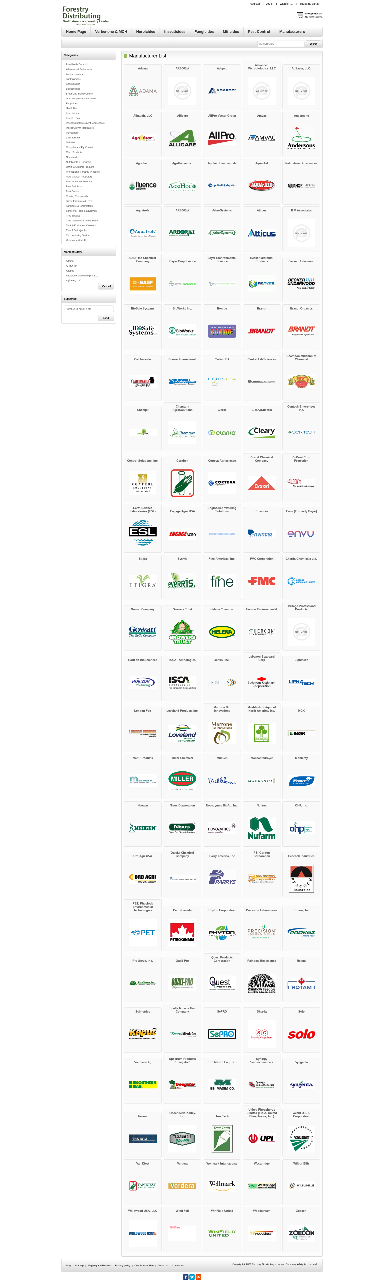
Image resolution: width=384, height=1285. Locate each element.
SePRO (222, 1011)
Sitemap (79, 1265)
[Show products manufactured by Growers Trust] (182, 631)
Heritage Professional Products (301, 607)
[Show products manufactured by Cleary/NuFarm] (261, 432)
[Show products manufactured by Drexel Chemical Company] (261, 483)
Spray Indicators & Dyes (79, 201)
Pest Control (72, 191)
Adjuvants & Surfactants (79, 69)
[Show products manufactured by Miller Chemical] (182, 780)
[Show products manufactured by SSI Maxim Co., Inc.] (222, 1084)
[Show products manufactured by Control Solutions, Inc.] (142, 483)
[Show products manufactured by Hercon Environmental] (261, 631)
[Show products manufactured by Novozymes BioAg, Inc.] (222, 828)
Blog (68, 1265)
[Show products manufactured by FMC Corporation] (261, 581)
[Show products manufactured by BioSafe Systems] (142, 331)
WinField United (222, 1210)
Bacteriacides (73, 79)
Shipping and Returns (99, 1265)
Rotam (301, 960)
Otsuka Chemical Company (182, 854)
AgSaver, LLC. (74, 280)
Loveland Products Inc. (182, 710)
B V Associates (301, 210)
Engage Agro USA (182, 511)
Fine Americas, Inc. (222, 558)
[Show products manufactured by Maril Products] (142, 780)
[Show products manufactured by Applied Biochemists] (222, 185)
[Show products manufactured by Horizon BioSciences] (142, 682)
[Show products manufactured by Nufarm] (261, 828)
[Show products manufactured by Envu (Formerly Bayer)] (301, 533)
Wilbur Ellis (301, 1163)
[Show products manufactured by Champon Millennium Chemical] (301, 381)
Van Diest (142, 1163)
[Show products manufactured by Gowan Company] (142, 631)
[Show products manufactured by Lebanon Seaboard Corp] (261, 682)
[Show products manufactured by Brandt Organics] (301, 331)
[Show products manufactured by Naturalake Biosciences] (301, 185)
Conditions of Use (144, 1265)
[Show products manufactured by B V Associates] (301, 233)
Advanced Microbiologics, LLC (82, 275)
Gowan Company (142, 609)
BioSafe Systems (142, 308)
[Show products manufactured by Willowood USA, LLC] (142, 1233)
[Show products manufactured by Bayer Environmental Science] (222, 283)
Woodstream (261, 1210)
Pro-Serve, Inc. (142, 960)
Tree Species (73, 215)
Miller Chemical (182, 758)
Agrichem (142, 163)
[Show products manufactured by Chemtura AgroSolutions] (182, 432)
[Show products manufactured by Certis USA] (222, 381)
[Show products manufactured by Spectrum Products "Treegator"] (182, 1084)
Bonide (222, 308)
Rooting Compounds (77, 196)
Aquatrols (142, 210)
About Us (163, 1265)
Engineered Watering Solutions (222, 509)
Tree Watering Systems (79, 235)
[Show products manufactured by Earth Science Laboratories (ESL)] (142, 533)
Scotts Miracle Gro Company (182, 1010)
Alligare (182, 115)
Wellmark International (222, 1163)
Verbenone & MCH (76, 240)
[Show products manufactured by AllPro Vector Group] (222, 138)
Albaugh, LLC (142, 115)
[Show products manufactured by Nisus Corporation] (182, 828)
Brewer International (182, 359)
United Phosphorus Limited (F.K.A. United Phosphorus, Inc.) (262, 1113)
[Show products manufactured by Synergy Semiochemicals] (261, 1084)
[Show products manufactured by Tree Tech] (222, 1138)
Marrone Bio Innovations (222, 709)
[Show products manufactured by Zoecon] (301, 1233)
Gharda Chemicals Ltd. (301, 558)
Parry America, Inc (222, 856)
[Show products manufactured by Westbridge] (261, 1186)
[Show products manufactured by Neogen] (142, 828)
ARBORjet (71, 265)
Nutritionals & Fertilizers (79, 162)
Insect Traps (73, 118)
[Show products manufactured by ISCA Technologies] (182, 682)
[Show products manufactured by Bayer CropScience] (182, 283)
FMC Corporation (262, 558)
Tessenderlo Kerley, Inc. (182, 1114)
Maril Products (143, 758)
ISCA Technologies (182, 660)
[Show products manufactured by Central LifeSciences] (261, 381)
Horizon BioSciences (142, 660)
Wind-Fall (182, 1210)
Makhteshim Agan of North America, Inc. (262, 709)
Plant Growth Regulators (79, 176)
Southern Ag (142, 1062)
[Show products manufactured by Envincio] (261, 533)
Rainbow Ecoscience (261, 960)
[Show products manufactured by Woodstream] (261, 1233)
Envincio (262, 511)
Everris (182, 558)
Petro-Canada (182, 910)
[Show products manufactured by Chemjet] (142, 432)
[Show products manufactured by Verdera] (182, 1186)
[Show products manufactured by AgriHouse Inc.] (182, 185)
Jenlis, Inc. (222, 660)
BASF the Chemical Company (142, 259)
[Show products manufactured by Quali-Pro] (182, 983)
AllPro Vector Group (222, 115)
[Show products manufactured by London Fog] (142, 733)
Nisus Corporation (182, 805)
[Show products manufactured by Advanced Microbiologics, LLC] (261, 91)
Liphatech (301, 660)
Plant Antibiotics (74, 186)
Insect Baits (72, 132)
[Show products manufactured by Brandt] (261, 331)
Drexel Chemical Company (261, 459)
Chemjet (142, 410)
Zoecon (301, 1210)
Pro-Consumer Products (79, 181)
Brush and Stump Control (79, 93)
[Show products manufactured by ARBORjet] (182, 91)
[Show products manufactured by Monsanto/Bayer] (261, 780)
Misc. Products (74, 152)
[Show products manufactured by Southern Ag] (142, 1084)
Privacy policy (122, 1265)
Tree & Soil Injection (76, 230)
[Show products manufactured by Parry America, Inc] (222, 878)
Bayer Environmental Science (222, 259)
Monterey (301, 758)
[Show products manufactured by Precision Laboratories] (261, 932)
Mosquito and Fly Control (79, 147)
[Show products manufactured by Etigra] (142, 581)
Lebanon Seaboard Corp (262, 658)
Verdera (182, 1163)
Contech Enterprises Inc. (301, 408)
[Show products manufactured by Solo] (301, 1034)
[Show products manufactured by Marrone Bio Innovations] (222, 733)
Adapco (70, 270)
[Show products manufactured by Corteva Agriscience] (222, 483)
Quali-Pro (182, 960)
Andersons (301, 115)
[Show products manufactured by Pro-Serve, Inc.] (142, 983)
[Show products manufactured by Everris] (182, 581)
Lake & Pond (73, 137)
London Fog (142, 710)
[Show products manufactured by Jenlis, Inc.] (222, 682)
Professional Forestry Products (83, 171)
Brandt (261, 308)
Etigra (143, 558)
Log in (269, 3)
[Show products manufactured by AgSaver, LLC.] (301, 91)
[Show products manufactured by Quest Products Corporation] (222, 983)
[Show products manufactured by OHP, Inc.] (301, 828)
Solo (301, 1011)
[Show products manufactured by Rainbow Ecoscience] (261, 983)
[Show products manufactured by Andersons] (301, 138)
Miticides (70, 142)
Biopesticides (73, 88)
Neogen (143, 805)
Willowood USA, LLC (142, 1210)
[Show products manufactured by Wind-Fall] (182, 1233)
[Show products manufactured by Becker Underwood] (301, 283)
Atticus (261, 210)
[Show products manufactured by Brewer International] (182, 381)
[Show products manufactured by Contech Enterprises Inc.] (301, 432)
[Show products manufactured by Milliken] (222, 780)
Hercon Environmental (261, 609)
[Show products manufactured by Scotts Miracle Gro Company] (182, 1034)
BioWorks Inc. (182, 308)
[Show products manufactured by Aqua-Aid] (261, 185)
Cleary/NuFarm (262, 410)
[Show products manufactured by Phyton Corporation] (222, 932)
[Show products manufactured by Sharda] (261, 1034)
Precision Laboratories (261, 910)
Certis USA (222, 359)
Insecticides (72, 113)
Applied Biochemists (222, 163)
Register (255, 3)
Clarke (222, 410)
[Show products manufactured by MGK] (301, 733)
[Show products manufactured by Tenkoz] (142, 1138)
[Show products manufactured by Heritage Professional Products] (301, 631)
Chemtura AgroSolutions (182, 408)
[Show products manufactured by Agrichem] (142, 185)
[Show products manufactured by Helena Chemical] (222, 631)
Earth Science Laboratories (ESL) (143, 509)
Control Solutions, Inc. (142, 460)
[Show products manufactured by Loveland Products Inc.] (182, 733)
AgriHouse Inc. (182, 163)
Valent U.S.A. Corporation (301, 1114)
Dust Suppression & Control (81, 98)
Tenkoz (143, 1116)
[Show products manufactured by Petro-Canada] (182, 932)
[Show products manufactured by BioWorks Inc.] (182, 331)
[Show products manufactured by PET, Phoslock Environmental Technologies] (142, 932)
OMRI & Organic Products (80, 167)
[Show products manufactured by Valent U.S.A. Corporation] (301, 1138)
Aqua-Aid (261, 163)
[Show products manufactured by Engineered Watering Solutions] (222, 533)
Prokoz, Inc (301, 910)
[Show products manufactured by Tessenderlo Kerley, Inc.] (182, 1138)
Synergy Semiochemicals (261, 1060)
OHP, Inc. (301, 805)
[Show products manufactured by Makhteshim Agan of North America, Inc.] (261, 733)
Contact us (178, 1265)
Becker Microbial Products (261, 259)
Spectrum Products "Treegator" (182, 1060)
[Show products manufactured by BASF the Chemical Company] (142, 283)
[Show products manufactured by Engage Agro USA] (182, 533)
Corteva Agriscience (222, 460)
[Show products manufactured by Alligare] (182, 138)
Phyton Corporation (222, 910)
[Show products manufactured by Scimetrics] (142, 1034)
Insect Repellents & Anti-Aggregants (85, 123)
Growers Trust (182, 609)
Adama (70, 261)
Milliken (222, 758)
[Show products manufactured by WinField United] (222, 1233)
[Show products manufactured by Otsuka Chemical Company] (182, 878)
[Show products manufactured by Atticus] (261, 233)
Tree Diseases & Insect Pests (82, 220)
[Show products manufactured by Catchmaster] (142, 381)
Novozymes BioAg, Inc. (222, 805)
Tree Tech (222, 1116)
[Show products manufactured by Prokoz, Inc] (301, 932)
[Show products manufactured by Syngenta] (301, 1084)
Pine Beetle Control (76, 64)
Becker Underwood (301, 261)
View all (106, 286)
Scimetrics (142, 1011)
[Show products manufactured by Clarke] (222, 432)
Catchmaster (142, 359)
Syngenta (301, 1062)
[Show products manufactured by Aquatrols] (142, 233)
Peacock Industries (301, 856)
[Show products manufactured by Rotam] (301, 983)
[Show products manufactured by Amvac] (261, 138)
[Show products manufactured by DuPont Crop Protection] (301, 483)
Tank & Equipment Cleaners (81, 225)
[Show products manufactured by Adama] (142, 91)
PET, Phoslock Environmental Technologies (143, 907)
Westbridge (262, 1163)
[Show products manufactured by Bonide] (222, 331)
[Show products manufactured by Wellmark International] (222, 1186)
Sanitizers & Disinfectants (80, 206)
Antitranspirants (74, 74)
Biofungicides (73, 84)
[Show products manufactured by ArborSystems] (222, 233)
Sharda (262, 1011)
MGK (301, 710)
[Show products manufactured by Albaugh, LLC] (142, 138)
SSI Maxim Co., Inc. (222, 1062)
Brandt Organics (301, 308)
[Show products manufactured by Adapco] (222, 91)
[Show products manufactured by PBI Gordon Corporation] (261, 878)
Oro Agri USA (142, 856)
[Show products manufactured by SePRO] (222, 1034)
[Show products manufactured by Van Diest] (142, 1186)
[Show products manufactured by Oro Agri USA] (142, 878)
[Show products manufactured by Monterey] (301, 780)
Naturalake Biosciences (301, 163)
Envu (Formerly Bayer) (301, 511)
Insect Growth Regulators (80, 127)
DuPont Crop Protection (301, 459)
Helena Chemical (222, 609)
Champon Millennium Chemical (301, 357)
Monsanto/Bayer (262, 758)
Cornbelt (182, 460)
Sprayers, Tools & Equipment (81, 210)
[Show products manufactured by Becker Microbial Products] (261, 283)
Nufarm (262, 805)
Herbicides (72, 108)
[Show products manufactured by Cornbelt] (182, 483)
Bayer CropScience (182, 261)
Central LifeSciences (262, 359)
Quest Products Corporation (222, 959)
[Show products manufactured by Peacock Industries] (301, 878)
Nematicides (72, 157)
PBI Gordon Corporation (262, 854)
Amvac (261, 115)
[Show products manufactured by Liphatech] (301, 682)
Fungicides (72, 103)
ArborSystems (222, 210)
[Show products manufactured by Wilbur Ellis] (301, 1186)
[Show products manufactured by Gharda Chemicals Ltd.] (301, 581)
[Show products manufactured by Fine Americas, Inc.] (222, 581)
